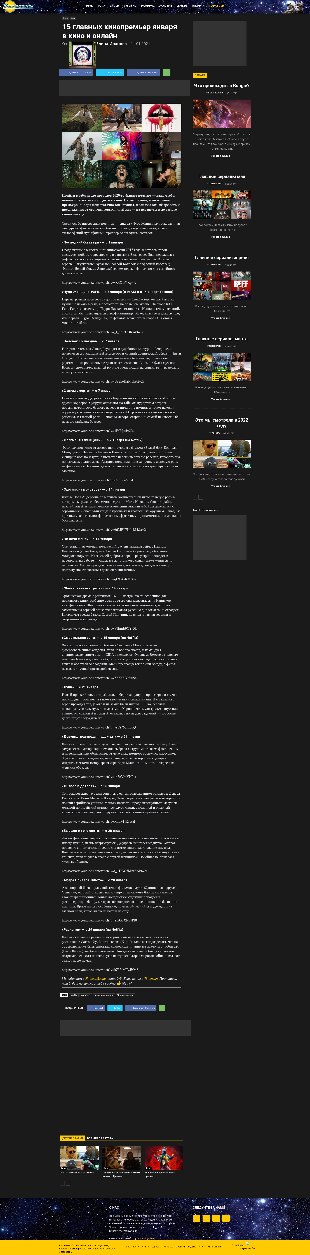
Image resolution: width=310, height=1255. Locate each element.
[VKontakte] (216, 1218)
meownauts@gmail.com (147, 1238)
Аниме (114, 6)
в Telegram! (155, 1227)
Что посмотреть (125, 995)
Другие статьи (72, 1138)
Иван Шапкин (214, 183)
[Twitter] (206, 1218)
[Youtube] (226, 1218)
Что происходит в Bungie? (222, 85)
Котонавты (214, 432)
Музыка (182, 6)
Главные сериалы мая (221, 176)
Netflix (74, 995)
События (165, 6)
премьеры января (104, 995)
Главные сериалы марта (222, 338)
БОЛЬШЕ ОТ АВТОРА (100, 1138)
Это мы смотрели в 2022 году (76, 1172)
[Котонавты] (18, 12)
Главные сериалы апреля (222, 257)
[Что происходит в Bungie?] (222, 114)
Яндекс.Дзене (95, 978)
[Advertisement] (124, 88)
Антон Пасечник (214, 92)
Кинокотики (215, 6)
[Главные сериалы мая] (222, 204)
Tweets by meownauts (206, 510)
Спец (73, 18)
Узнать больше (220, 155)
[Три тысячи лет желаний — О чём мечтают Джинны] (121, 1158)
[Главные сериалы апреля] (222, 286)
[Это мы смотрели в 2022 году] (79, 1158)
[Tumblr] (196, 1218)
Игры (89, 6)
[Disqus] (122, 1083)
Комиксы (147, 6)
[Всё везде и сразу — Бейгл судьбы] (164, 1158)
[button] (241, 7)
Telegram (151, 978)
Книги (196, 6)
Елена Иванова (111, 43)
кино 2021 (86, 995)
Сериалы (130, 6)
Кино (101, 6)
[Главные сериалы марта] (222, 367)
